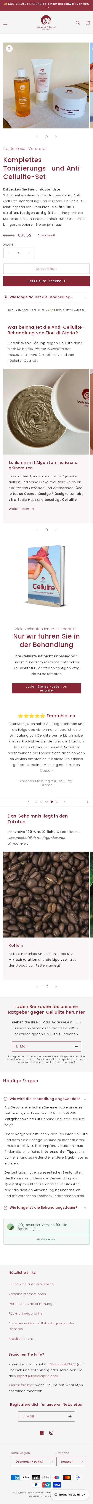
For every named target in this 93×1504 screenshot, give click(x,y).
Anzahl (8, 245)
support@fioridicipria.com (36, 1376)
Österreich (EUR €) (29, 1462)
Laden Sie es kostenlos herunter (46, 688)
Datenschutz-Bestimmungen (32, 1304)
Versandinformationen (27, 1294)
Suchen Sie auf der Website (31, 1284)
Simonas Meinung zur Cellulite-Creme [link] (46, 783)
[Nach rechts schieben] (56, 136)
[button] (5, 23)
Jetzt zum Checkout (47, 281)
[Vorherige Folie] (29, 801)
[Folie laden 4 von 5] (51, 801)
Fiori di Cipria (26, 1492)
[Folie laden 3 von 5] (46, 801)
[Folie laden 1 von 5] (36, 801)
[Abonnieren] (76, 1046)
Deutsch (67, 1462)
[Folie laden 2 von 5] (41, 801)
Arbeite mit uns (21, 1339)
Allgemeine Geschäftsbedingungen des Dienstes (42, 1326)
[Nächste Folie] (64, 801)
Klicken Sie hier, (21, 1385)
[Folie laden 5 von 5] (56, 801)
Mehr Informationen (46, 1239)
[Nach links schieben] (37, 136)
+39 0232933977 (62, 1364)
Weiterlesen (19, 508)
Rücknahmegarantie (25, 1313)
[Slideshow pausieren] (88, 801)
